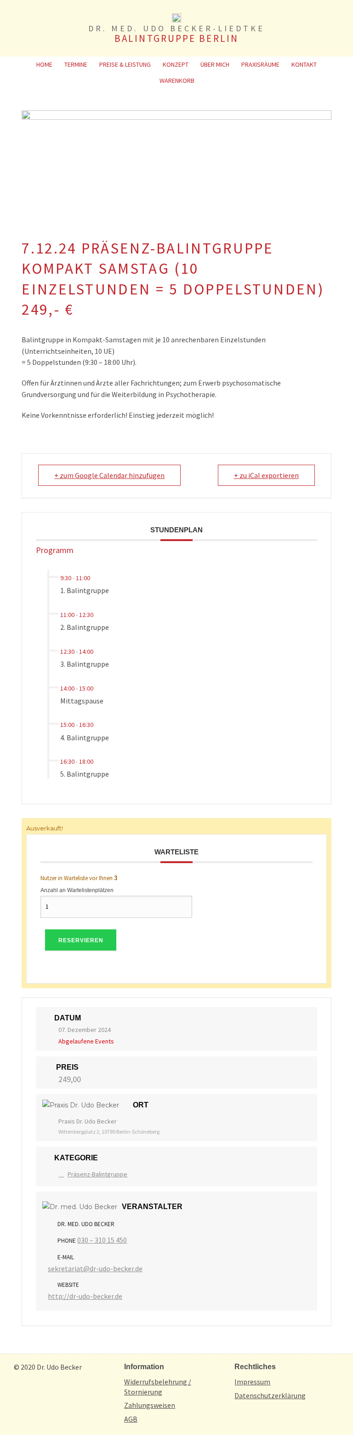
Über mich (214, 64)
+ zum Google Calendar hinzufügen (109, 475)
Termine (75, 64)
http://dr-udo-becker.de (85, 1296)
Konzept (175, 64)
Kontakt (304, 64)
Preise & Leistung (125, 64)
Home (44, 64)
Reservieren (80, 940)
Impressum (252, 1381)
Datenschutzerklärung (270, 1395)
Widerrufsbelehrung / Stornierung (157, 1386)
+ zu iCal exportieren (266, 475)
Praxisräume (260, 64)
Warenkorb (176, 80)
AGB (130, 1418)
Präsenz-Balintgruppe (97, 1174)
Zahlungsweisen (149, 1405)
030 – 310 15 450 (102, 1240)
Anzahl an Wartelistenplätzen (77, 890)
